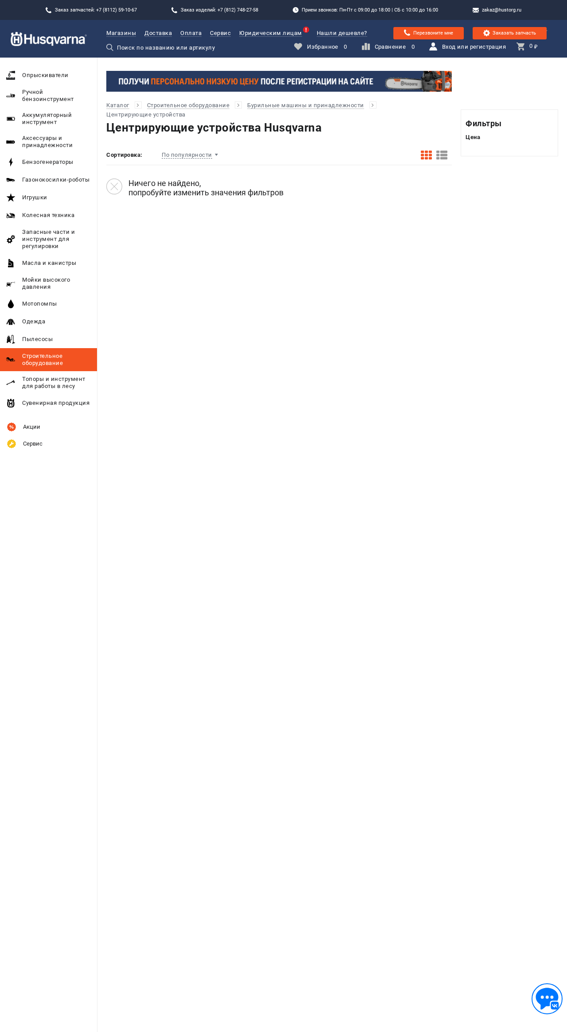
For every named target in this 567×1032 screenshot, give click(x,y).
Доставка (158, 33)
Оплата (191, 33)
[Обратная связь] (547, 998)
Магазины (121, 33)
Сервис (220, 33)
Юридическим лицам (270, 33)
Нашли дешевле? (342, 33)
